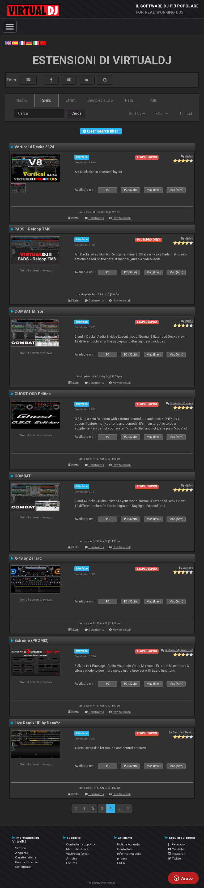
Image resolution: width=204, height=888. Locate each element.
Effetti (71, 100)
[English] (8, 42)
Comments (96, 218)
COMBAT (23, 476)
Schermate (23, 867)
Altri (153, 100)
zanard (188, 567)
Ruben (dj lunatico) (179, 650)
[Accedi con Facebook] (51, 80)
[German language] (29, 42)
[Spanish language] (15, 42)
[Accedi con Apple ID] (87, 80)
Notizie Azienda (128, 844)
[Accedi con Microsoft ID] (69, 80)
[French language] (22, 42)
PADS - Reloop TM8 (32, 229)
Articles (71, 858)
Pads (129, 100)
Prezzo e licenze (26, 862)
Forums (71, 863)
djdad (189, 156)
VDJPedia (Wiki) (77, 854)
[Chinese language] (43, 42)
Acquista (21, 853)
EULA (121, 863)
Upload (186, 113)
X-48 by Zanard (28, 558)
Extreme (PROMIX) (32, 640)
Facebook (177, 844)
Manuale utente (77, 849)
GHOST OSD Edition (33, 394)
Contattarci (125, 849)
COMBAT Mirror (29, 311)
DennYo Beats (183, 732)
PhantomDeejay (181, 403)
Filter (160, 113)
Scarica (20, 848)
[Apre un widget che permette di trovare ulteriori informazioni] (183, 878)
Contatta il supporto (80, 844)
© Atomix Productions (102, 883)
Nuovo (22, 100)
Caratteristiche (25, 857)
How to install (122, 218)
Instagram (178, 854)
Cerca (76, 113)
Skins (46, 100)
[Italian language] (36, 42)
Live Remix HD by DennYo (38, 723)
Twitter (176, 858)
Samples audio (100, 100)
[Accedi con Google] (105, 80)
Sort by (135, 113)
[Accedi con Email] (28, 80)
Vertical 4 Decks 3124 (34, 147)
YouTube (177, 849)
